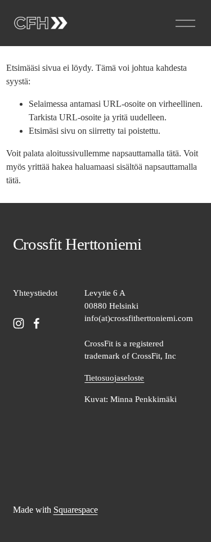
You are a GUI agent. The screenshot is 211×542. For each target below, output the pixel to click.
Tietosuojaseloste (114, 377)
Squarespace (75, 509)
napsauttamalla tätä (145, 153)
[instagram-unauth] (18, 323)
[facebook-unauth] (36, 323)
